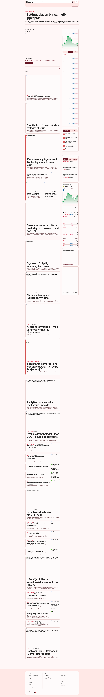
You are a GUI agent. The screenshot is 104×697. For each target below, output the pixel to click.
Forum (40, 5)
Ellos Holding (33, 532)
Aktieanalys (29, 260)
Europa (32, 661)
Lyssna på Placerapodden (68, 264)
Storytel (32, 481)
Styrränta (32, 191)
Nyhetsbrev (75, 5)
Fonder (44, 5)
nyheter (26, 11)
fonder (31, 361)
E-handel (32, 549)
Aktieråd (32, 399)
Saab (31, 648)
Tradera (32, 455)
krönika (28, 324)
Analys (36, 5)
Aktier (32, 95)
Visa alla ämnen (29, 63)
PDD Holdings (33, 671)
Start (27, 5)
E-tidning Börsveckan (67, 294)
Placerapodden (31, 11)
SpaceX (32, 540)
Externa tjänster (57, 5)
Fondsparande (36, 361)
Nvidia (32, 292)
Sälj (76, 33)
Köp (73, 33)
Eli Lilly (32, 602)
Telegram (31, 5)
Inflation (49, 191)
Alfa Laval (32, 689)
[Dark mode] (72, 2)
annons (28, 592)
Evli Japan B (33, 592)
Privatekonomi (50, 5)
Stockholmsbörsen (34, 122)
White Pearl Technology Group (36, 680)
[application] (70, 42)
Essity (32, 509)
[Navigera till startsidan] (29, 2)
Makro (37, 156)
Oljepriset (32, 621)
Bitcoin (32, 522)
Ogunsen (33, 260)
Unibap (32, 431)
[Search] (77, 2)
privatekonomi (32, 156)
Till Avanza (64, 5)
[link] (42, 88)
